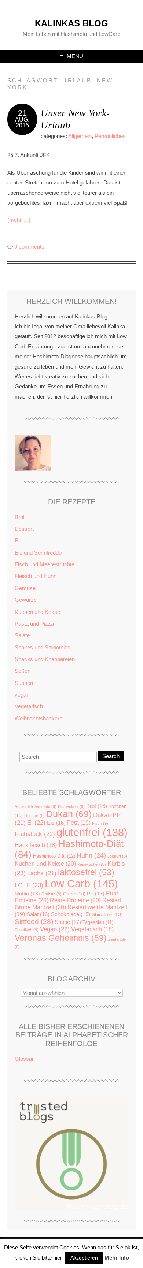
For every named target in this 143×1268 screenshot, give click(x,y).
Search (111, 756)
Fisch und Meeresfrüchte (44, 564)
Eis (56, 823)
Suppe (68, 922)
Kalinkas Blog (71, 23)
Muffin (27, 893)
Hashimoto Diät (54, 856)
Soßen (22, 671)
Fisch (100, 823)
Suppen (24, 683)
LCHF (29, 885)
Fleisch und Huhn (35, 576)
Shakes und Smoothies (42, 647)
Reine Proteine (75, 900)
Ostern (74, 893)
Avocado (45, 806)
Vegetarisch (29, 706)
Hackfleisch (36, 845)
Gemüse (25, 588)
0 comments (29, 246)
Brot (20, 517)
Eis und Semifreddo (38, 552)
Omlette (51, 894)
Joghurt (117, 856)
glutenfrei (92, 832)
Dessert (24, 529)
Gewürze (26, 600)
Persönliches (110, 136)
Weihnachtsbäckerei (39, 718)
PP (95, 893)
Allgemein (80, 136)
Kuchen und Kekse (37, 612)
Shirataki (107, 914)
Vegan (55, 929)
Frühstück (35, 834)
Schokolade (70, 914)
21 (22, 113)
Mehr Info (116, 1257)
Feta (79, 822)
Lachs (41, 873)
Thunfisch (26, 930)
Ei (17, 540)
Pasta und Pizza (34, 623)
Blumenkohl (71, 806)
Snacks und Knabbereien (45, 659)
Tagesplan (97, 922)
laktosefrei (86, 872)
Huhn (91, 855)
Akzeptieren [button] (84, 1258)
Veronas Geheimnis (61, 938)
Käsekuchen (91, 864)
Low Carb (81, 883)
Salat (38, 914)
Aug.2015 (22, 122)
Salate (22, 635)
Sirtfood (34, 921)
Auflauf (24, 806)
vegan (22, 694)
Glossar (24, 1059)
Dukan (69, 814)
